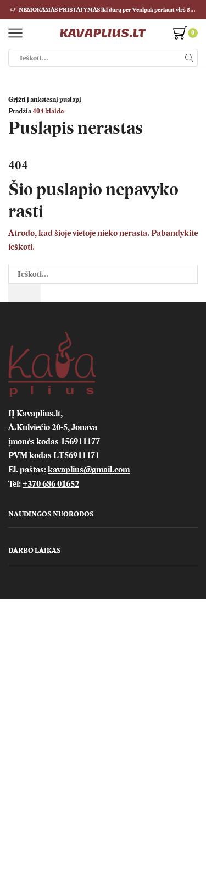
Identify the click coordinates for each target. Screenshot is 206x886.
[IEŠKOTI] (24, 293)
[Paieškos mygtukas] (189, 57)
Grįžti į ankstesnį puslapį (44, 99)
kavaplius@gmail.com (89, 470)
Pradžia (19, 111)
